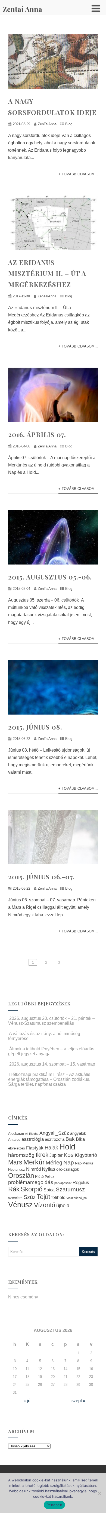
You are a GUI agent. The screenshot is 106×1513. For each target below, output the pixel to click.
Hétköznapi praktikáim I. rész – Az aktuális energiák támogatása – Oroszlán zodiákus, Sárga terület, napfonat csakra (49, 1079)
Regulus (81, 1182)
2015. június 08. (35, 726)
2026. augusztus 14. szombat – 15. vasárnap (52, 1064)
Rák (14, 1189)
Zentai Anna (22, 9)
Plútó (39, 1176)
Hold (67, 1146)
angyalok (78, 1133)
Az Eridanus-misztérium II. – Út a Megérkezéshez (47, 273)
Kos (69, 1155)
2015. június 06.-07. (41, 876)
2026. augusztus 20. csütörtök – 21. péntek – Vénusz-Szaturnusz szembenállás (51, 1021)
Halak (51, 1148)
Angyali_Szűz (54, 1133)
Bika (80, 1139)
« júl (27, 1400)
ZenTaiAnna (47, 124)
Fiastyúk (34, 1148)
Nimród (33, 1169)
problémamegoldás (30, 1182)
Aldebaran (16, 1134)
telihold (58, 1197)
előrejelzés (16, 1148)
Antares (14, 1139)
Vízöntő (44, 1205)
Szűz (30, 1197)
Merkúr (34, 1162)
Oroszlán (21, 1175)
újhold (62, 1205)
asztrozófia (54, 1139)
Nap (68, 1162)
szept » (78, 1400)
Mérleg (54, 1163)
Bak (70, 1139)
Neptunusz (16, 1170)
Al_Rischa (31, 1133)
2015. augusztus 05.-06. (50, 576)
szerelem (15, 1198)
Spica (49, 1189)
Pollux (49, 1176)
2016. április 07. (37, 434)
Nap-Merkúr (84, 1163)
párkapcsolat (62, 1183)
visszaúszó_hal (77, 1198)
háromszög (21, 1155)
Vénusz (20, 1205)
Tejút (43, 1196)
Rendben (54, 1505)
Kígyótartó (86, 1155)
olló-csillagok (67, 1169)
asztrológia (32, 1139)
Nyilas (48, 1169)
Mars (15, 1162)
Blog (68, 124)
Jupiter (56, 1155)
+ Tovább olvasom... (78, 174)
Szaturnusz (70, 1189)
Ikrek (42, 1154)
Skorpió (31, 1189)
